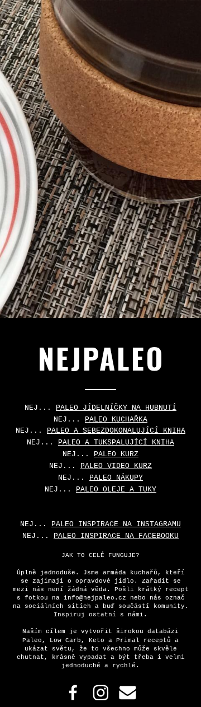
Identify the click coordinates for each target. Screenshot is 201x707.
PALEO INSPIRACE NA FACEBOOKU (116, 536)
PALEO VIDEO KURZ (116, 466)
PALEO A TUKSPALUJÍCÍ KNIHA (116, 442)
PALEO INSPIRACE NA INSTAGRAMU (116, 524)
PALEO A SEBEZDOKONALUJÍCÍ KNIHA (116, 431)
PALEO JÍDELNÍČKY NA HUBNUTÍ (116, 408)
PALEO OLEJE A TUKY (116, 489)
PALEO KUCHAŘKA (116, 419)
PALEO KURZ (116, 454)
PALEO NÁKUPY (116, 478)
